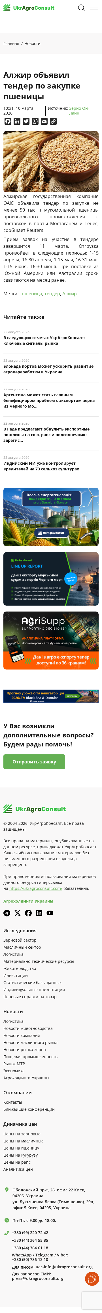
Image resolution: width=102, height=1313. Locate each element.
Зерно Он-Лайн (79, 111)
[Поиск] (81, 7)
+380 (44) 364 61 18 (30, 1247)
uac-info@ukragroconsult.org (64, 1266)
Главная (11, 43)
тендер (52, 293)
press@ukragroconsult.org (37, 1278)
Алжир (69, 293)
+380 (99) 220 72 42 (30, 1232)
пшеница (32, 293)
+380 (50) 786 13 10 (30, 1259)
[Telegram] (6, 913)
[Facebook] (28, 913)
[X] (17, 913)
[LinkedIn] (39, 913)
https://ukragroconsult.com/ (35, 888)
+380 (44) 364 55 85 (30, 1240)
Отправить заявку (34, 762)
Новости (32, 43)
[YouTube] (49, 913)
